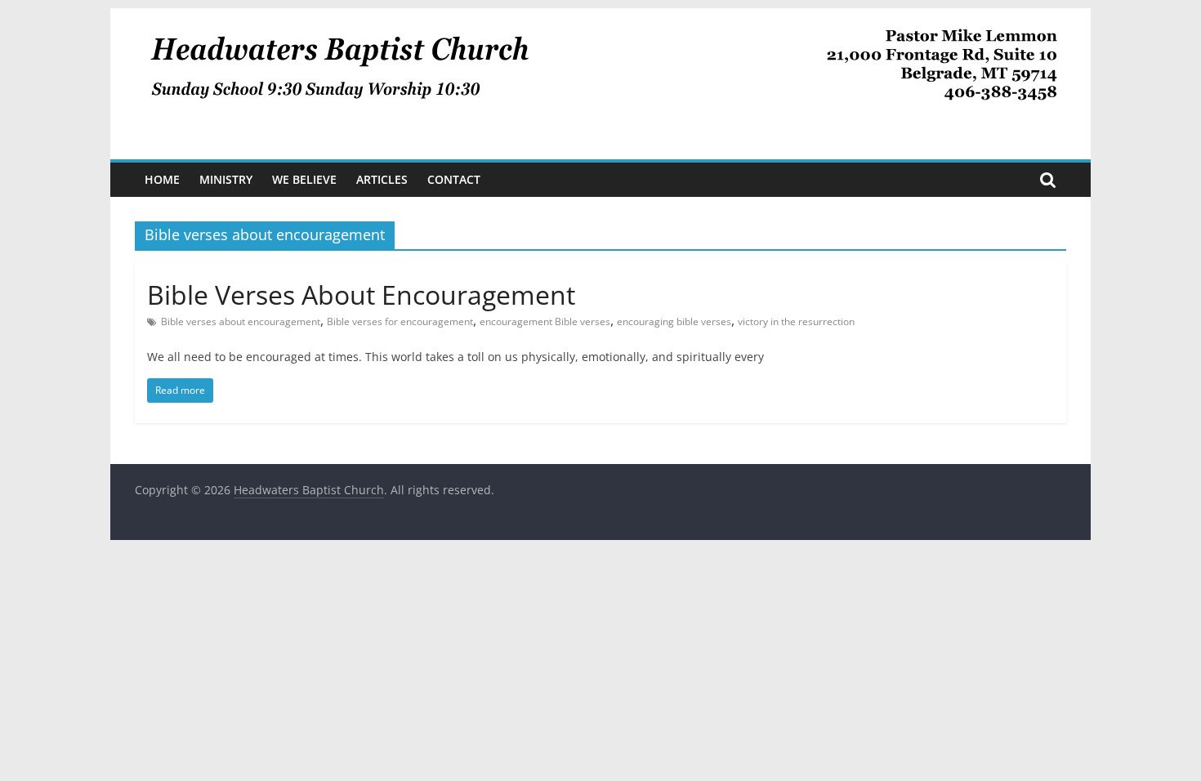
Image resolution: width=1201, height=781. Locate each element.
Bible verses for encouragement (400, 321)
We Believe (304, 179)
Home (162, 179)
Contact (453, 179)
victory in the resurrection (796, 321)
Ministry (225, 179)
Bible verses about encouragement (240, 321)
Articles (382, 179)
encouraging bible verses (674, 321)
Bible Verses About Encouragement (361, 294)
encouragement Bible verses (545, 321)
